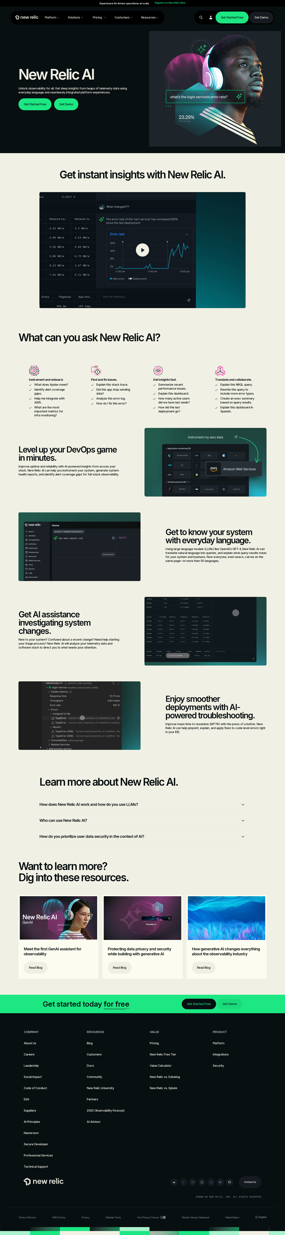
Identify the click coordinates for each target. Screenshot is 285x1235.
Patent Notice (232, 1217)
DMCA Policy (58, 1217)
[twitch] (220, 1182)
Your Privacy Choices (148, 1217)
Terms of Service (27, 1217)
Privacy (85, 1217)
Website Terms (113, 1217)
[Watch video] (142, 250)
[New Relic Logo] (26, 17)
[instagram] (211, 1182)
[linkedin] (202, 1182)
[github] (193, 1182)
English (263, 1217)
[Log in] (211, 17)
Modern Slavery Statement (195, 1217)
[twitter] (183, 1182)
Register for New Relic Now (170, 2)
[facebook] (230, 1182)
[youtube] (174, 1182)
